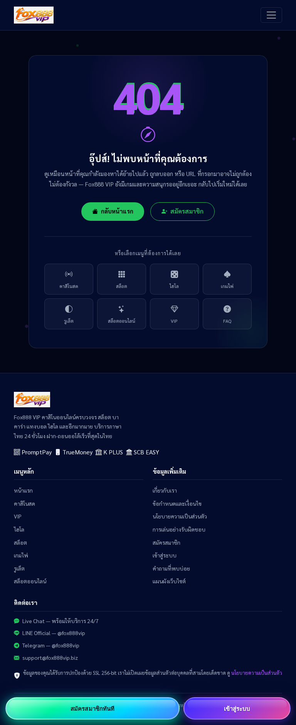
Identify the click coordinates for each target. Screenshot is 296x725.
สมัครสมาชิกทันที (92, 708)
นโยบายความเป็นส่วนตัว (180, 516)
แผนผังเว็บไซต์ (169, 581)
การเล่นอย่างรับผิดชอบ (179, 529)
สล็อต (121, 286)
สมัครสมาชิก (187, 211)
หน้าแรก (23, 490)
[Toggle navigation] (271, 15)
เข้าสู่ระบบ (165, 555)
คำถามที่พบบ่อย (171, 568)
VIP (174, 321)
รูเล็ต (69, 321)
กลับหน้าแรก (117, 211)
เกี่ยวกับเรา (165, 490)
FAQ (227, 321)
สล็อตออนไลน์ (121, 321)
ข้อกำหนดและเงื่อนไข (177, 503)
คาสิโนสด (68, 286)
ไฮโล (174, 286)
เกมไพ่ (227, 286)
